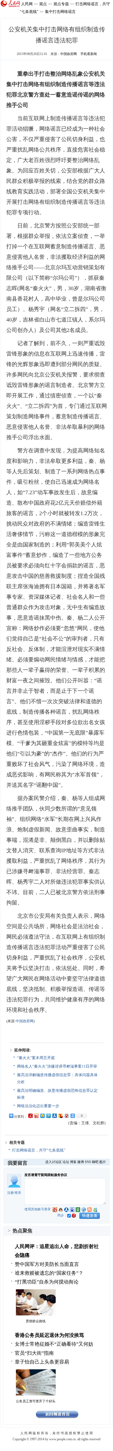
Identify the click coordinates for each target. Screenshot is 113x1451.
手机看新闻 (88, 54)
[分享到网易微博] (66, 1115)
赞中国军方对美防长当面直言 (47, 1264)
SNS (88, 1162)
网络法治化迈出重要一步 (38, 1106)
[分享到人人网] (54, 1115)
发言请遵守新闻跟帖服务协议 (45, 1175)
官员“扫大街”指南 (34, 1353)
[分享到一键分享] (72, 1115)
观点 (43, 4)
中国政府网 (68, 54)
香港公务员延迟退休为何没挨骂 (49, 1335)
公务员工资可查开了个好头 (35, 1401)
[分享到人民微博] (30, 1115)
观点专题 (61, 4)
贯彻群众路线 (36, 1321)
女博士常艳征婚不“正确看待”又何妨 (54, 1344)
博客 (73, 1162)
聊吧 (95, 1162)
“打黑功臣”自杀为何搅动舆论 (46, 1282)
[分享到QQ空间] (42, 1115)
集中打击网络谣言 (60, 11)
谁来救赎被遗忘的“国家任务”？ (49, 1273)
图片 (102, 1162)
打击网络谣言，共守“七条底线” (38, 1150)
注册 (10, 1193)
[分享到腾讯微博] (48, 1115)
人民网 (27, 4)
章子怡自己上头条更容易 (42, 1362)
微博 (80, 1162)
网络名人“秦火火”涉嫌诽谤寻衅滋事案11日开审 (57, 1066)
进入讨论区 (53, 1162)
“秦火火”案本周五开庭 (36, 1058)
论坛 (66, 1162)
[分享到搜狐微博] (60, 1115)
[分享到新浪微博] (36, 1115)
